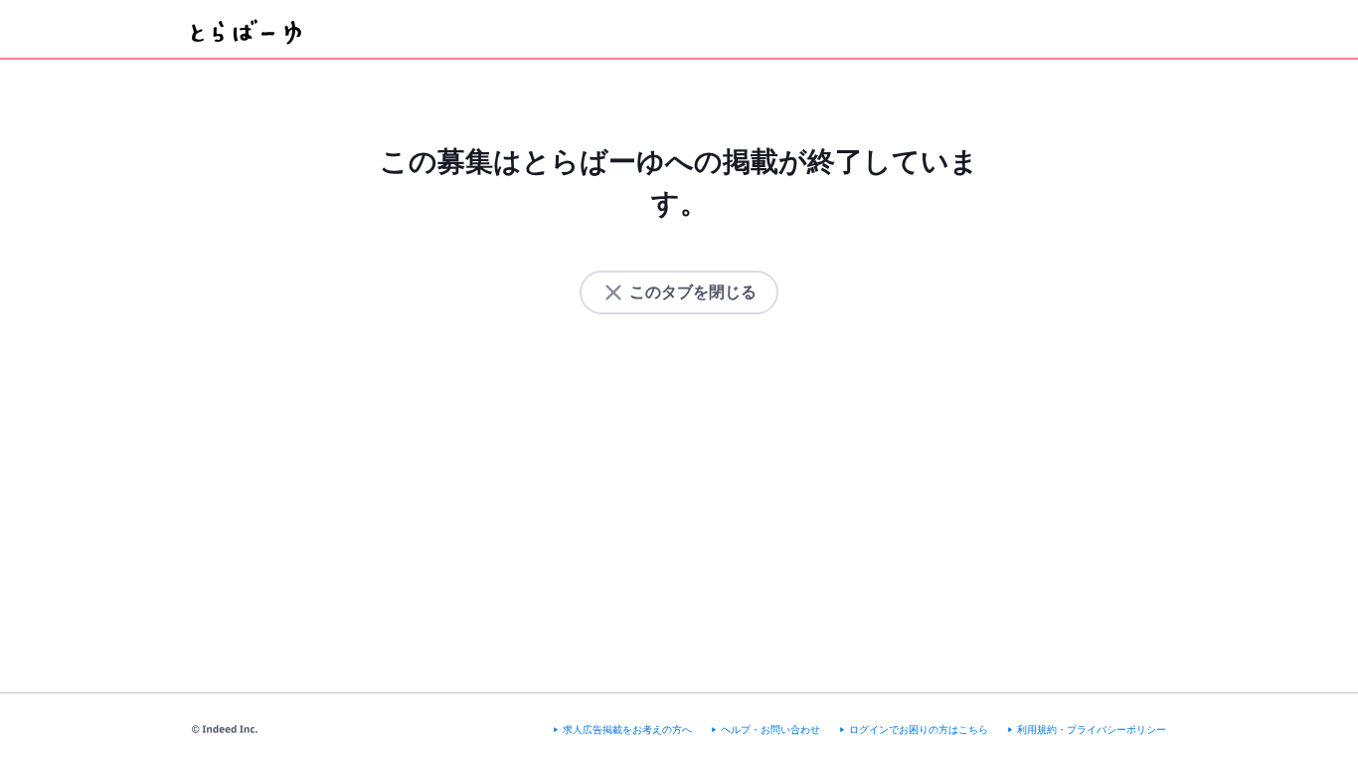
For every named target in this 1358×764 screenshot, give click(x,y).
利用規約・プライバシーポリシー (1091, 729)
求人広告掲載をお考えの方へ (627, 729)
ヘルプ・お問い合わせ (770, 729)
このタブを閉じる (693, 292)
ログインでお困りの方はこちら (918, 729)
